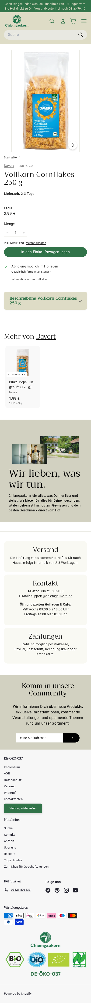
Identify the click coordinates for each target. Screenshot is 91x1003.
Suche (8, 828)
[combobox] (45, 35)
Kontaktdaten (13, 799)
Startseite (11, 157)
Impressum (12, 767)
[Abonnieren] (71, 738)
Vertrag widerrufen (23, 808)
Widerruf (10, 792)
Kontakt (9, 834)
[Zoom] (72, 145)
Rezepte (9, 854)
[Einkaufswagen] (72, 21)
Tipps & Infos (13, 860)
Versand (9, 786)
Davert (9, 166)
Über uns (10, 847)
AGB (7, 773)
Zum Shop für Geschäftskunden (26, 866)
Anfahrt (9, 841)
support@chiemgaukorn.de (51, 596)
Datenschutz (13, 780)
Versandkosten (36, 243)
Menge (9, 224)
